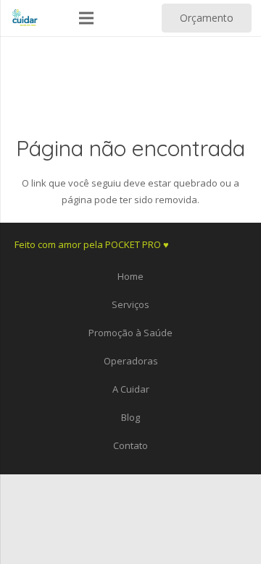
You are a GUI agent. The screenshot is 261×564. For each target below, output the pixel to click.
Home (130, 276)
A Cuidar (130, 389)
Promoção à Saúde (130, 332)
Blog (130, 417)
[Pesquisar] (134, 18)
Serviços (130, 304)
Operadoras (131, 360)
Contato (130, 445)
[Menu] (87, 18)
